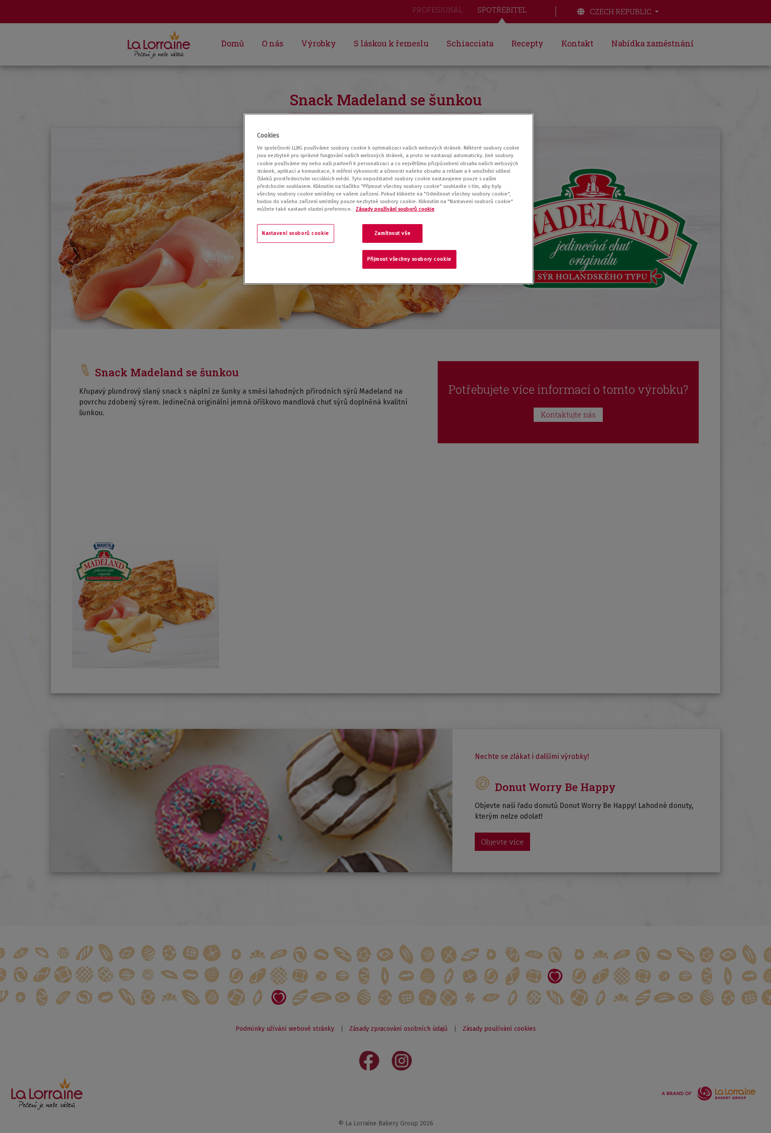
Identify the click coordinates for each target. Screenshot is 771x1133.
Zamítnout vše (392, 233)
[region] (389, 198)
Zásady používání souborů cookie (395, 209)
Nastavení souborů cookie (295, 233)
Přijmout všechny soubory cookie (409, 259)
